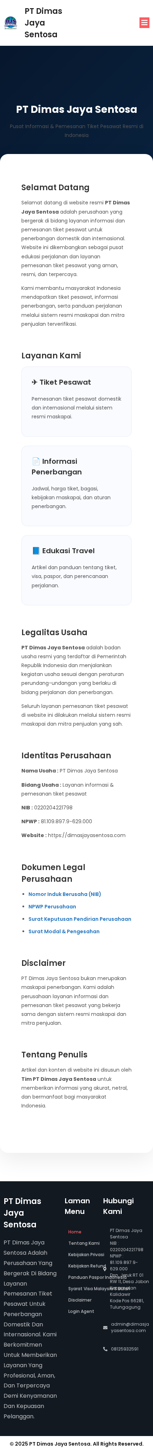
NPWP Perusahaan (52, 906)
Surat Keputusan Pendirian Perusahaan (79, 919)
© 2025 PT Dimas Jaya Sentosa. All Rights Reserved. (77, 1443)
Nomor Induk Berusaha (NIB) (64, 894)
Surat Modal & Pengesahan (64, 931)
